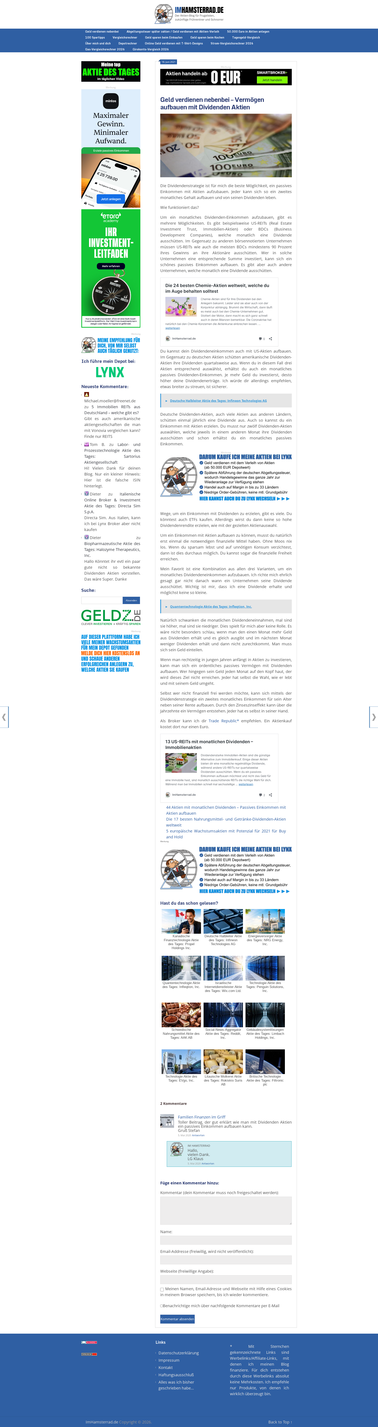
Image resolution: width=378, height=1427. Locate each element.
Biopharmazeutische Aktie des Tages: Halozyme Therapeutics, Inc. (112, 549)
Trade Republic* (224, 720)
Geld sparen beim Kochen (207, 37)
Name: (166, 1231)
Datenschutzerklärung (178, 1353)
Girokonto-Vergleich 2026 (151, 49)
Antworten (198, 1135)
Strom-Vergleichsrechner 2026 (232, 43)
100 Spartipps (95, 37)
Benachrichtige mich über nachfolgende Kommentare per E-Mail (221, 1305)
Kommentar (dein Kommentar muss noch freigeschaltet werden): (219, 1192)
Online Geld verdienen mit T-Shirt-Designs (174, 43)
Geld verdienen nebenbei (102, 31)
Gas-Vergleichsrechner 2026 (105, 49)
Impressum (169, 1360)
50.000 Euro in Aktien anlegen (248, 31)
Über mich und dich (98, 43)
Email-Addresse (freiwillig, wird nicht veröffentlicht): (207, 1251)
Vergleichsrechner (125, 37)
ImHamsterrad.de (102, 1422)
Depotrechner (128, 43)
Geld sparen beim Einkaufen (164, 37)
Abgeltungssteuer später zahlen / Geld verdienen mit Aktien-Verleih (173, 31)
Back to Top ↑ (280, 1422)
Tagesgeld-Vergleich (246, 37)
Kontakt (165, 1367)
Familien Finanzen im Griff (201, 1117)
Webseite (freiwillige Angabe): (187, 1271)
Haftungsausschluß (176, 1374)
